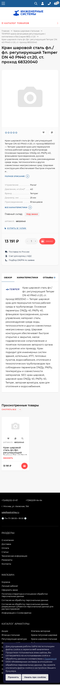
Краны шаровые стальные (26, 31)
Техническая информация (14, 556)
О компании (8, 540)
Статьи (5, 552)
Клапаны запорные (40, 631)
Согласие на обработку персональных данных (25, 600)
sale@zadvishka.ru (10, 512)
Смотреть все (9, 409)
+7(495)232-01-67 (10, 500)
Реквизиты (7, 560)
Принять (13, 677)
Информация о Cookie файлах (16, 613)
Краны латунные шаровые (44, 635)
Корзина (6, 582)
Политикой (50, 658)
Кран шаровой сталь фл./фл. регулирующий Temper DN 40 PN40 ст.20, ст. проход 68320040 (15, 454)
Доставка (6, 544)
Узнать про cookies (35, 677)
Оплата (5, 548)
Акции (5, 631)
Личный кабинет (10, 586)
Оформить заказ (10, 590)
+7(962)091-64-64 (34, 500)
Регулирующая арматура (14, 639)
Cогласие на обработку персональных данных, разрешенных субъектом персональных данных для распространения (27, 606)
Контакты (6, 564)
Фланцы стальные (11, 635)
